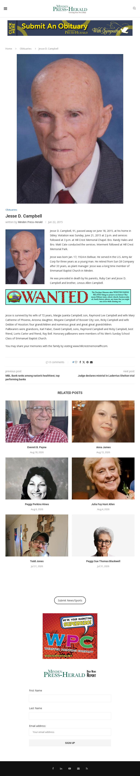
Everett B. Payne (36, 447)
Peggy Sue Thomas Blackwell (103, 561)
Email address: (37, 726)
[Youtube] (69, 768)
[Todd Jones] (36, 535)
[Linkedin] (61, 768)
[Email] (78, 768)
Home (8, 48)
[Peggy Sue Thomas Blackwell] (103, 535)
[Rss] (87, 768)
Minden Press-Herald (30, 222)
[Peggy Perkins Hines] (36, 478)
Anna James (103, 447)
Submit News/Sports (70, 600)
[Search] (134, 8)
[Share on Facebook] (80, 362)
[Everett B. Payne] (36, 421)
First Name (35, 690)
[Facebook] (53, 768)
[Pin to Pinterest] (87, 362)
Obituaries (26, 48)
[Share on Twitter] (83, 362)
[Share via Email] (91, 362)
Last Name (35, 708)
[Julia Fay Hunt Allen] (103, 478)
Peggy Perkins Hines (37, 504)
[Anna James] (103, 421)
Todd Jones (37, 561)
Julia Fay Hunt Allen (103, 504)
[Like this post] (76, 362)
